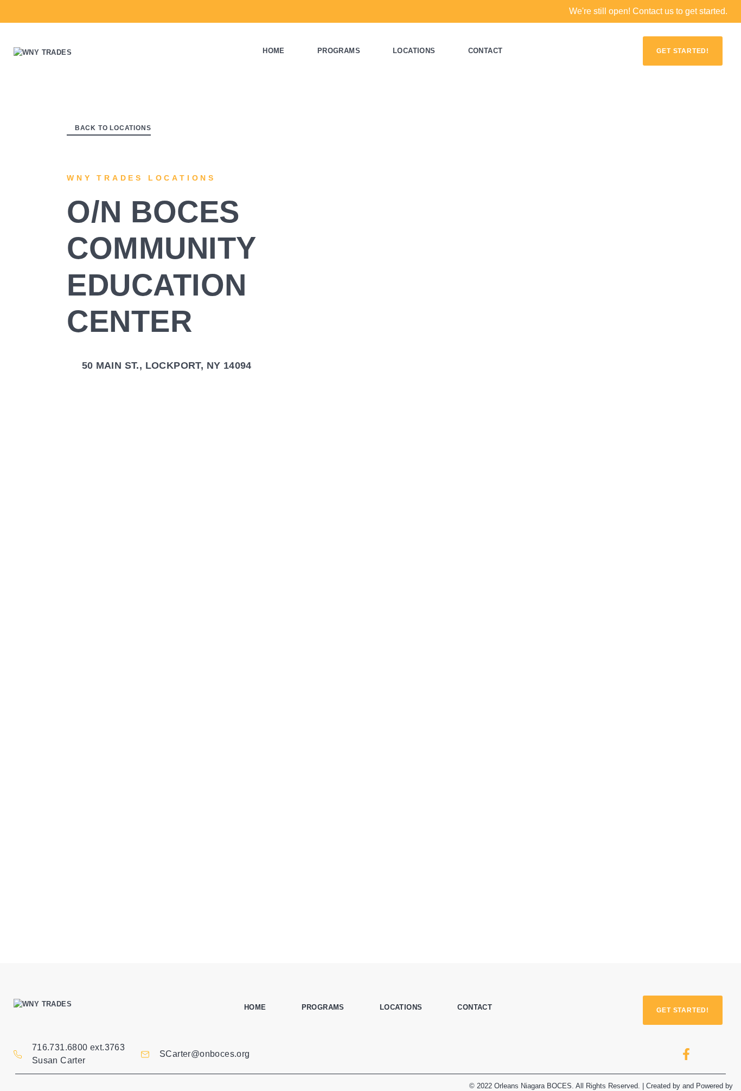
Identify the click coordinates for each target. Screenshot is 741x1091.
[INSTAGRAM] (657, 1054)
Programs (338, 51)
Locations (414, 51)
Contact (485, 51)
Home (274, 51)
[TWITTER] (715, 1054)
